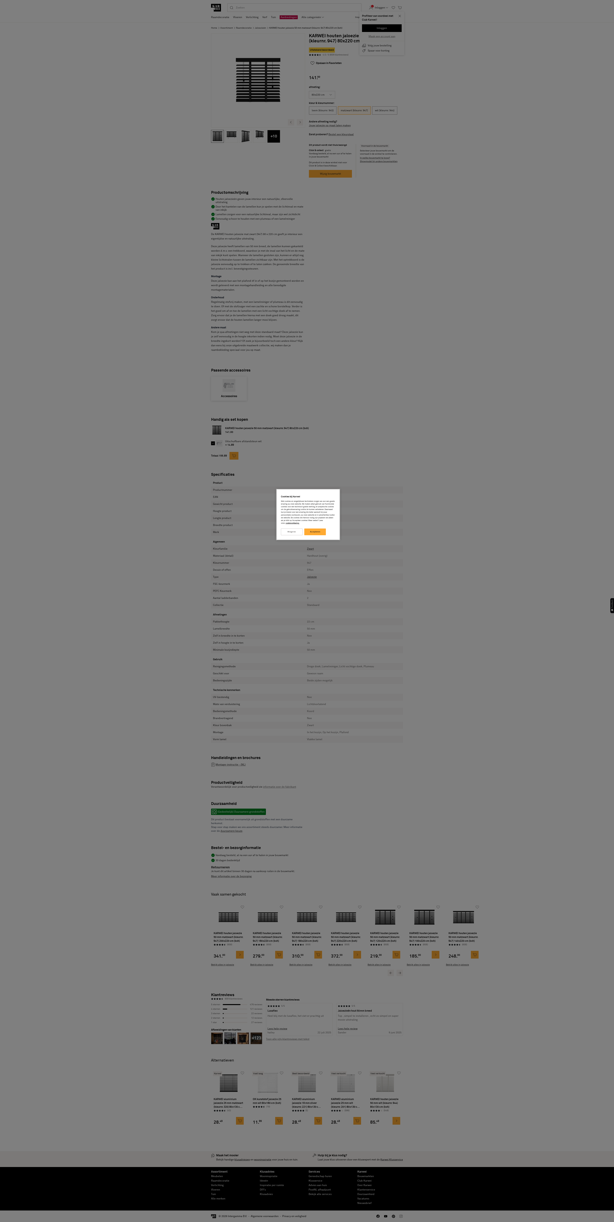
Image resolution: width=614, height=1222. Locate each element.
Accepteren (315, 532)
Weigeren (291, 532)
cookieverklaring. (292, 523)
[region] (308, 514)
